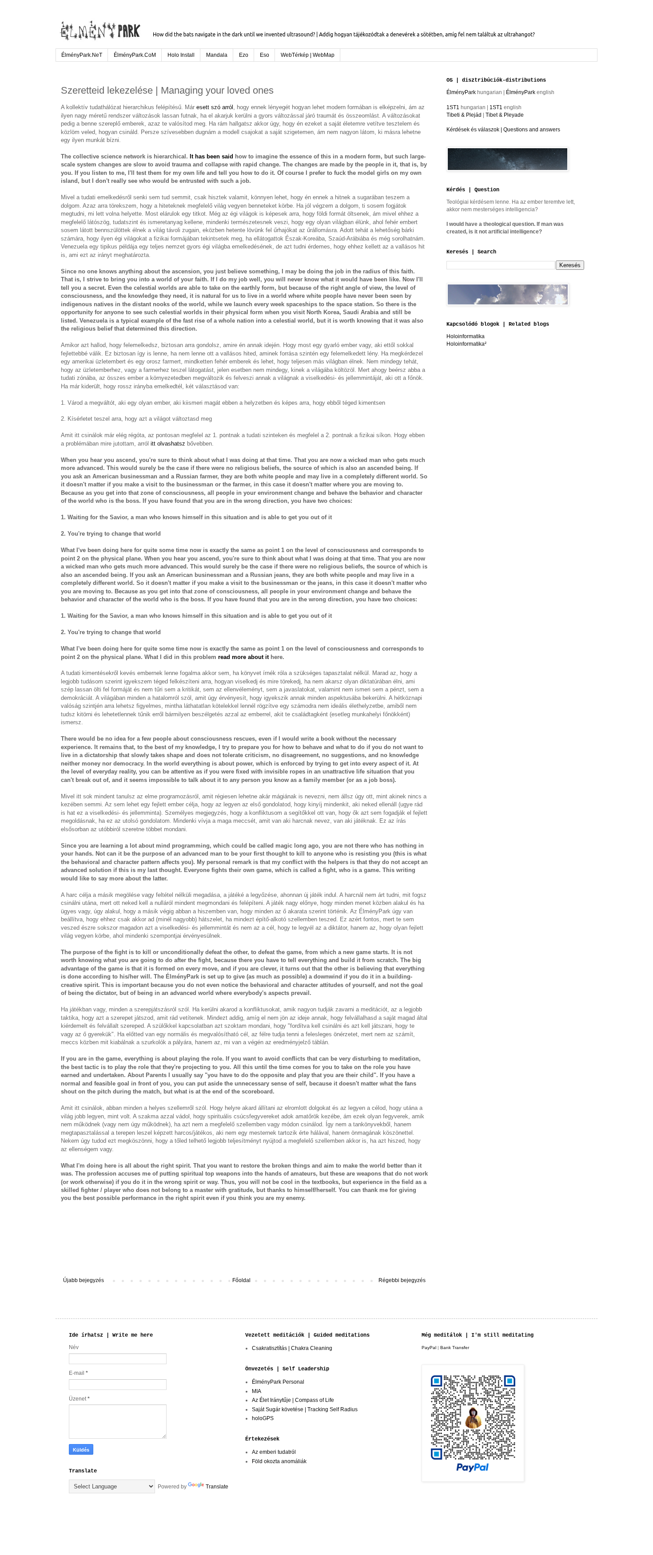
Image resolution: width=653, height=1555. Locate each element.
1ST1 (452, 107)
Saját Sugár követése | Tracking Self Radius (305, 1409)
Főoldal (241, 1280)
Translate (217, 1487)
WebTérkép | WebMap (307, 55)
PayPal (429, 1347)
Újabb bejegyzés (83, 1280)
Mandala (216, 55)
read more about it (243, 657)
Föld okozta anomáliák (279, 1461)
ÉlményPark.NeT (81, 55)
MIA (256, 1391)
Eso (264, 55)
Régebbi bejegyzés (402, 1280)
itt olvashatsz (168, 443)
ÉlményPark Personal (278, 1382)
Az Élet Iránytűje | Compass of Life (293, 1400)
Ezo (243, 55)
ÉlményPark (461, 92)
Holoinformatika (465, 336)
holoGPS (263, 1418)
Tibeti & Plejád (464, 115)
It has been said (211, 156)
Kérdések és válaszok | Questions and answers (503, 129)
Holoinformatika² (466, 344)
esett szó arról (214, 107)
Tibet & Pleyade (505, 115)
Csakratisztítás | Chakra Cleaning (292, 1348)
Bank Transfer (454, 1347)
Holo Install (181, 55)
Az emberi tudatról (274, 1452)
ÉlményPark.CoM (135, 55)
